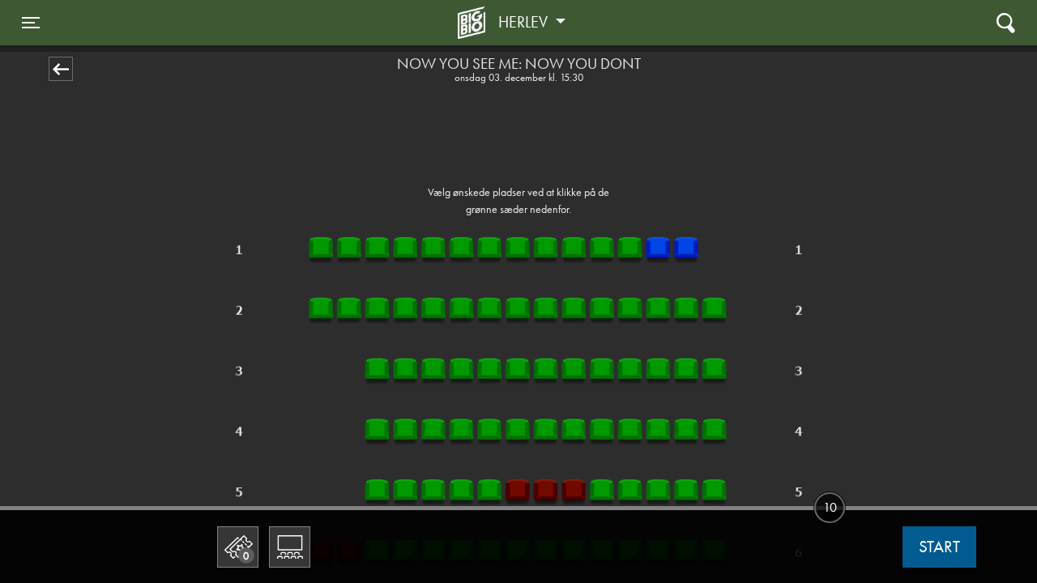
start (939, 546)
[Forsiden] (474, 22)
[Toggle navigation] (1006, 22)
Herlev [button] (525, 21)
